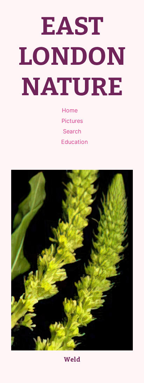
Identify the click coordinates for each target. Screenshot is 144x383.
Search (72, 131)
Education (74, 141)
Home (70, 110)
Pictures (72, 120)
